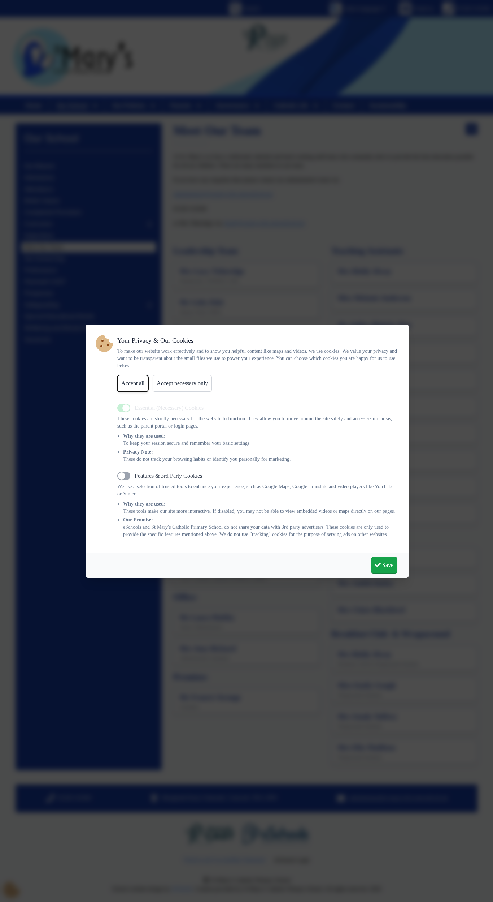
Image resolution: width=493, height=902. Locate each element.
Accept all (132, 383)
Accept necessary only (182, 383)
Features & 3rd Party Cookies (168, 476)
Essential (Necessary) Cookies (169, 408)
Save (387, 565)
